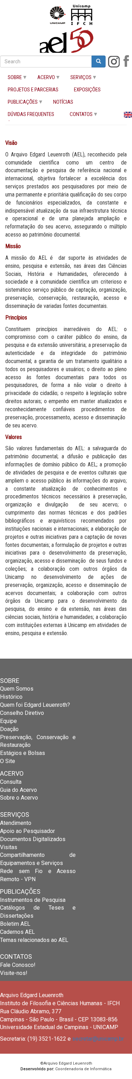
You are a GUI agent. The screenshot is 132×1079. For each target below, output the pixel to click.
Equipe (8, 721)
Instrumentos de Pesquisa (32, 900)
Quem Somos (16, 688)
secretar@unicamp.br (98, 1038)
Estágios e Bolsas (22, 753)
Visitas (8, 847)
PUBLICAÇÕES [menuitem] (19, 103)
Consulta (10, 781)
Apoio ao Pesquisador (27, 831)
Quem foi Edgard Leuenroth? (35, 705)
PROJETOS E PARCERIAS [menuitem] (33, 89)
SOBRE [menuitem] (11, 79)
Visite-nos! (13, 973)
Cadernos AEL (17, 932)
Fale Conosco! (18, 965)
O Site (7, 761)
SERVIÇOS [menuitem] (77, 79)
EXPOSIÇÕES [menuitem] (87, 89)
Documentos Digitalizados (32, 839)
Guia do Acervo (18, 790)
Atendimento (15, 823)
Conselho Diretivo (22, 713)
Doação (9, 729)
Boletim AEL (15, 923)
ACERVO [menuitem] (42, 79)
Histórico (11, 696)
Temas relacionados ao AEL (34, 940)
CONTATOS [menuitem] (77, 116)
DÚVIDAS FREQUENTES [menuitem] (31, 114)
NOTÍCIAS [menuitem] (63, 102)
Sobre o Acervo (19, 797)
